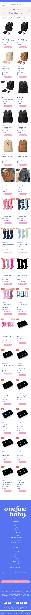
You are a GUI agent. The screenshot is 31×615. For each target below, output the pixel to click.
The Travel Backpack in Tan (22, 157)
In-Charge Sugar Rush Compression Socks (7, 216)
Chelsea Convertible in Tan (7, 186)
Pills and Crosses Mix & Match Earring (22, 425)
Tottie (3, 37)
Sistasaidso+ (5, 213)
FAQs (16, 525)
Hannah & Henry (5, 183)
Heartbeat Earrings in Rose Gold (21, 396)
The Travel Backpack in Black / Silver (22, 128)
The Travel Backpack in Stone (7, 157)
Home (13, 9)
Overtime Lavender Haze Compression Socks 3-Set (6, 306)
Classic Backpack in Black (21, 186)
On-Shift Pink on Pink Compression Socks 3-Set (7, 276)
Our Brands (16, 561)
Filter (4, 17)
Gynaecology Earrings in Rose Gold (22, 335)
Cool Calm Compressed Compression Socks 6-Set (22, 306)
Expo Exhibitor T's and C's (16, 542)
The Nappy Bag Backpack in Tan (21, 69)
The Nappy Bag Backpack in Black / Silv (22, 40)
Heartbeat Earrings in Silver (7, 425)
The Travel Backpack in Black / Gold (7, 128)
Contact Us (16, 530)
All (11, 17)
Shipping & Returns (16, 528)
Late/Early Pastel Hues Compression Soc (22, 245)
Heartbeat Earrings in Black (7, 396)
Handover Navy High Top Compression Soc (8, 245)
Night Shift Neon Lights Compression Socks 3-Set (22, 276)
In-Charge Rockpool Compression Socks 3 (22, 216)
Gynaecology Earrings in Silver (7, 366)
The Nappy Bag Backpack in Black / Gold (8, 40)
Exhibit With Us (16, 533)
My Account (16, 535)
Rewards (16, 558)
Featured (18, 17)
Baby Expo (16, 553)
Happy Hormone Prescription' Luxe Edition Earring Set (21, 367)
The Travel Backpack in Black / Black (22, 98)
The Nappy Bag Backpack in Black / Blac (7, 98)
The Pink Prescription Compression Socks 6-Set (7, 336)
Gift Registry (16, 556)
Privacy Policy (16, 540)
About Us (16, 551)
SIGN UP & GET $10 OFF (14, 1)
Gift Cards (16, 563)
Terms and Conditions (16, 537)
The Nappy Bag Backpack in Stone (6, 69)
